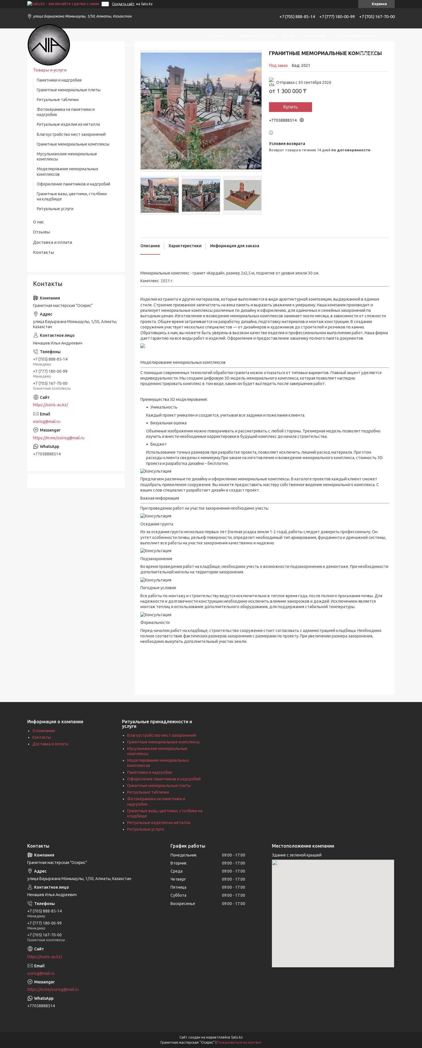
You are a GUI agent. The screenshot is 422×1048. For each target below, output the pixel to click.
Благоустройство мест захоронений (71, 134)
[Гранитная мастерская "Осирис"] (48, 45)
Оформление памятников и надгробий (73, 184)
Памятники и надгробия (59, 80)
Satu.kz (237, 1037)
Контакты (315, 36)
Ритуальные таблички (58, 99)
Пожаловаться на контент (239, 1042)
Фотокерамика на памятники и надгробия (66, 112)
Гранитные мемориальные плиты (68, 90)
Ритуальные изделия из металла (68, 124)
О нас (288, 36)
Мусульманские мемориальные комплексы (67, 156)
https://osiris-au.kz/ (50, 405)
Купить (290, 107)
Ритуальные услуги (55, 208)
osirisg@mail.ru (46, 421)
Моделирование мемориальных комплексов (67, 171)
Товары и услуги (253, 36)
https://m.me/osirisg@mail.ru (58, 438)
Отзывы (366, 53)
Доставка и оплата (356, 36)
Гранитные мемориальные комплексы (73, 144)
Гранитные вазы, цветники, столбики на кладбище (72, 196)
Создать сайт (123, 4)
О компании (43, 730)
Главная (217, 36)
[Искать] (387, 44)
